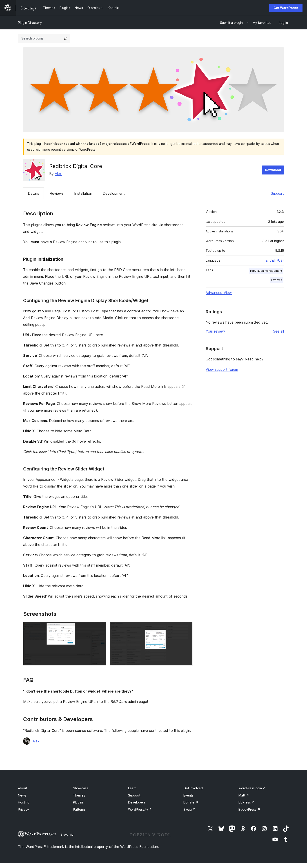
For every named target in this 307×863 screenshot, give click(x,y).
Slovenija (67, 834)
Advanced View (219, 292)
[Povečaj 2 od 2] (186, 628)
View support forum (222, 369)
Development (114, 193)
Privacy (23, 809)
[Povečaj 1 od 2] (100, 628)
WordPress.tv (140, 809)
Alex (58, 173)
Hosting (23, 802)
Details (33, 193)
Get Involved (193, 788)
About (22, 788)
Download (273, 170)
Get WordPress (286, 8)
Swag (189, 809)
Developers (137, 802)
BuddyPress (249, 809)
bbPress (246, 802)
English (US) (275, 260)
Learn (132, 788)
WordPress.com (252, 788)
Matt (243, 795)
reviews (276, 280)
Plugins (78, 802)
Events (188, 795)
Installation (83, 193)
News (22, 795)
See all (278, 331)
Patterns (79, 809)
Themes (79, 795)
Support (277, 193)
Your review (215, 331)
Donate (190, 802)
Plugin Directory (30, 22)
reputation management (266, 270)
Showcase (81, 788)
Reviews (57, 193)
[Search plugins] (65, 38)
